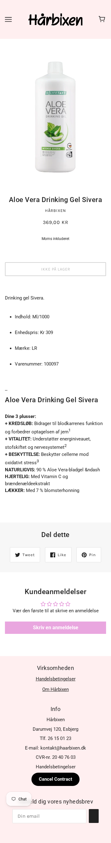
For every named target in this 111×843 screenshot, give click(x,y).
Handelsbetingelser (56, 679)
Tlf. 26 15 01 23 (55, 738)
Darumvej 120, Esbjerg (55, 729)
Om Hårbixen (55, 689)
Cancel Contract (55, 779)
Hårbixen (55, 210)
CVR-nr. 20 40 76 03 (56, 757)
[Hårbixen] (55, 19)
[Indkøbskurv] (103, 19)
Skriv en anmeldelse (55, 627)
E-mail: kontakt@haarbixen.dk (55, 748)
